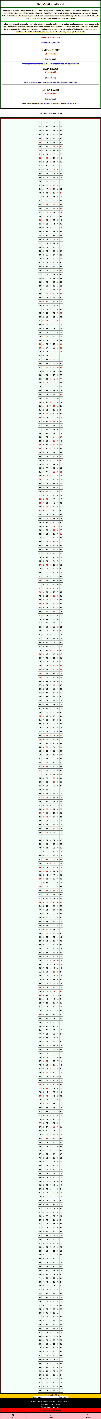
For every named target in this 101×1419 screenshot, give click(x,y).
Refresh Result (50, 59)
